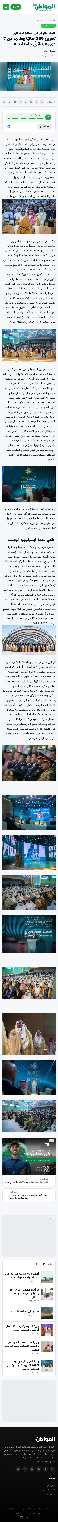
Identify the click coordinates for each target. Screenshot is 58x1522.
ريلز (14, 6)
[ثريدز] (18, 1469)
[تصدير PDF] (9, 102)
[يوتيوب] (32, 1469)
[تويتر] (52, 1469)
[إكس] (31, 102)
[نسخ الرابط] (20, 102)
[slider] (25, 118)
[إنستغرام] (38, 1469)
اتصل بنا (50, 1494)
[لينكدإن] (26, 102)
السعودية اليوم (42, 20)
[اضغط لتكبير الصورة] (29, 76)
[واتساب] (42, 102)
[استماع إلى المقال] (48, 117)
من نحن (50, 1485)
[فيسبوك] (37, 102)
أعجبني (43, 126)
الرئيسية (53, 20)
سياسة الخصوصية (46, 1489)
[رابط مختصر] (15, 102)
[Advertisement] (29, 1236)
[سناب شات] (25, 1469)
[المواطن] (44, 7)
